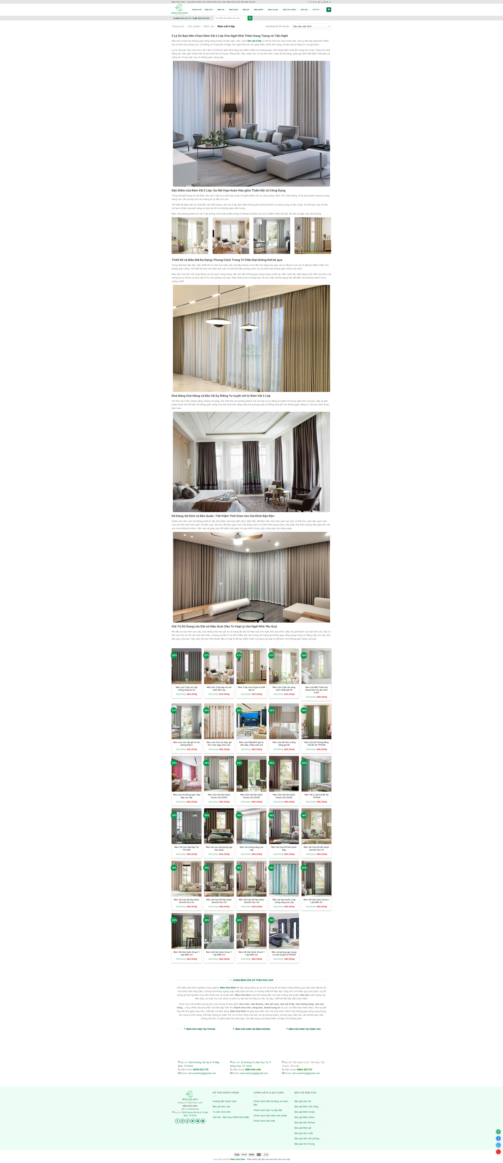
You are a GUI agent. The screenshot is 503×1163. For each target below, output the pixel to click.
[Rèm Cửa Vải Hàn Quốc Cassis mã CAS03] (284, 774)
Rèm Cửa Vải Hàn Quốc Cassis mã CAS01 (219, 796)
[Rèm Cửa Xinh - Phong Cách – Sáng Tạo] (180, 9)
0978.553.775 (185, 18)
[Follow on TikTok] (187, 1121)
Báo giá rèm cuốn (303, 1133)
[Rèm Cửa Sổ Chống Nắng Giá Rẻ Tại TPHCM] (316, 721)
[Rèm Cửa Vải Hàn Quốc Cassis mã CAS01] (219, 774)
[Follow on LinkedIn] (324, 2)
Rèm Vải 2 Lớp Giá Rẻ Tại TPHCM (317, 796)
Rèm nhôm (258, 10)
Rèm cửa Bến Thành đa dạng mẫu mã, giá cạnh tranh (316, 690)
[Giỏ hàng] (328, 9)
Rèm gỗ (246, 10)
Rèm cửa (208, 10)
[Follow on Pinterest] (319, 2)
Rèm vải (220, 10)
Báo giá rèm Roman (304, 1122)
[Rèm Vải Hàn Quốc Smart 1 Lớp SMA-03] (219, 931)
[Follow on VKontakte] (330, 2)
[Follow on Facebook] (308, 2)
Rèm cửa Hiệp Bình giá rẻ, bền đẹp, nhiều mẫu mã (251, 743)
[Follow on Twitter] (314, 2)
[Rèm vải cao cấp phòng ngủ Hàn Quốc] (219, 826)
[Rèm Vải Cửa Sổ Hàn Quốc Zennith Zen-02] (186, 879)
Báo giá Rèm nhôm (304, 1117)
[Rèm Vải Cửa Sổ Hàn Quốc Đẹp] (284, 826)
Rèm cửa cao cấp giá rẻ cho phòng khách (186, 743)
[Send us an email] (316, 2)
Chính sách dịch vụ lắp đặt (267, 1110)
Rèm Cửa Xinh (238, 1159)
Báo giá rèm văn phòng (306, 1138)
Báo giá (304, 10)
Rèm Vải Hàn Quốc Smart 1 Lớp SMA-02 (186, 953)
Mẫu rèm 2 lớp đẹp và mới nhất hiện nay (219, 688)
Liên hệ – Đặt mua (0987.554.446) (231, 1117)
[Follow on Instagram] (311, 2)
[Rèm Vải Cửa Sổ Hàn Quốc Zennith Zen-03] (219, 879)
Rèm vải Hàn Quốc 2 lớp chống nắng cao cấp (284, 901)
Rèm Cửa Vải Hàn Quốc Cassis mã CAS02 (251, 796)
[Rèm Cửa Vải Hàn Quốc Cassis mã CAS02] (251, 774)
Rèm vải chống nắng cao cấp (251, 848)
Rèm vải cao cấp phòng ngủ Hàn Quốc (219, 848)
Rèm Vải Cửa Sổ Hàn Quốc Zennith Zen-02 (186, 901)
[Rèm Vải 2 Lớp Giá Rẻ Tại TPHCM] (316, 774)
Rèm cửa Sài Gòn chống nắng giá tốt (284, 743)
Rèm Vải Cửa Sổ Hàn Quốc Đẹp (284, 848)
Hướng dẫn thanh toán (225, 1101)
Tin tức (315, 10)
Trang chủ (197, 10)
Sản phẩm (194, 26)
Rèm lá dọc (273, 10)
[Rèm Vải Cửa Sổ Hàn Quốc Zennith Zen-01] (316, 826)
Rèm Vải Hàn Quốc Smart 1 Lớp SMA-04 (251, 953)
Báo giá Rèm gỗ (302, 1127)
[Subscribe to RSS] (322, 2)
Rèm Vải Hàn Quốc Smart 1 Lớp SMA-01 (316, 901)
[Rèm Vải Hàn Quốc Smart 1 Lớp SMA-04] (251, 931)
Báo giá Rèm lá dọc (304, 1111)
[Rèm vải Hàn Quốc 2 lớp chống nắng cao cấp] (284, 879)
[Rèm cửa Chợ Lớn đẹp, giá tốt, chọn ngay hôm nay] (219, 721)
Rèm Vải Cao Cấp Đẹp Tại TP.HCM (186, 848)
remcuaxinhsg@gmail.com (202, 1073)
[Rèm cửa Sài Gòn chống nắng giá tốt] (284, 721)
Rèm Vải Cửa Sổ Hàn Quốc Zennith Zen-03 (219, 901)
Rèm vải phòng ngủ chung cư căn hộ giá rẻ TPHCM (284, 953)
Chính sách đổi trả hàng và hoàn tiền (270, 1103)
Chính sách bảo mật (264, 1120)
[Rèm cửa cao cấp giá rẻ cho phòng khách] (186, 721)
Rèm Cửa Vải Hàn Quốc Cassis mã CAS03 (284, 796)
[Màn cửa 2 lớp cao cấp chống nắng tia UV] (186, 666)
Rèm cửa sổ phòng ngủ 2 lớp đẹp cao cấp (186, 796)
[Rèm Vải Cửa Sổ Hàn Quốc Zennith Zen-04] (251, 879)
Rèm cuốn (233, 10)
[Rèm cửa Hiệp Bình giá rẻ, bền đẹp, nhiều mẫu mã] (251, 721)
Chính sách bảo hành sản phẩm (270, 1115)
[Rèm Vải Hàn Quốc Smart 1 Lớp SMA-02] (186, 931)
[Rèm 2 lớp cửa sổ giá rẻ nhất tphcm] (251, 666)
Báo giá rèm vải (302, 1101)
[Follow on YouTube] (327, 2)
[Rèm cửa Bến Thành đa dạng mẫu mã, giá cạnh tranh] (316, 666)
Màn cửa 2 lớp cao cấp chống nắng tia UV (186, 688)
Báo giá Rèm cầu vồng (306, 1106)
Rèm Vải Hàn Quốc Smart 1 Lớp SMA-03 (219, 953)
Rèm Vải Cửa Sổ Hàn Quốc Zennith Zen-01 (316, 848)
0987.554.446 (203, 18)
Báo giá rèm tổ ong (304, 1143)
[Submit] (250, 18)
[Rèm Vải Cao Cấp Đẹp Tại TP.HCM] (186, 826)
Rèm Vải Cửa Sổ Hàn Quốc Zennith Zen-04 (251, 901)
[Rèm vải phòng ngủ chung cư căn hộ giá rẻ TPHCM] (284, 931)
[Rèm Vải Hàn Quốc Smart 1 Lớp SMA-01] (316, 879)
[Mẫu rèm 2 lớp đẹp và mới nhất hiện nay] (219, 666)
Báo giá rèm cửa (221, 1106)
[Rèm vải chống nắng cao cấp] (251, 826)
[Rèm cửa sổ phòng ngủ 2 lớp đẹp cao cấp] (186, 774)
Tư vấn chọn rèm (222, 1111)
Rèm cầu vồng (289, 10)
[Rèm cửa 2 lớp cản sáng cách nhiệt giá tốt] (284, 666)
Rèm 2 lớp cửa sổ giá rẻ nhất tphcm (251, 688)
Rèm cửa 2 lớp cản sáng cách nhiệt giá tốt (284, 688)
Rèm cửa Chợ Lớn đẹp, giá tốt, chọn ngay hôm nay (219, 743)
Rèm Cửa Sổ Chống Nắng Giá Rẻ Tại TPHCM (316, 743)
